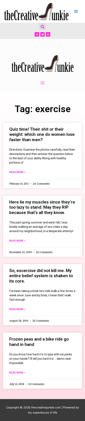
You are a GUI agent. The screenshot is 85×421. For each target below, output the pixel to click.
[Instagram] (48, 34)
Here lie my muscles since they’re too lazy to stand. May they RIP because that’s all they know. (42, 207)
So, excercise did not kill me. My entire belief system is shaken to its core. (41, 275)
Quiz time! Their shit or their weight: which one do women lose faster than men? (42, 134)
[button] (42, 26)
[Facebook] (37, 34)
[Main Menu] (76, 11)
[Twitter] (42, 34)
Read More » (17, 172)
